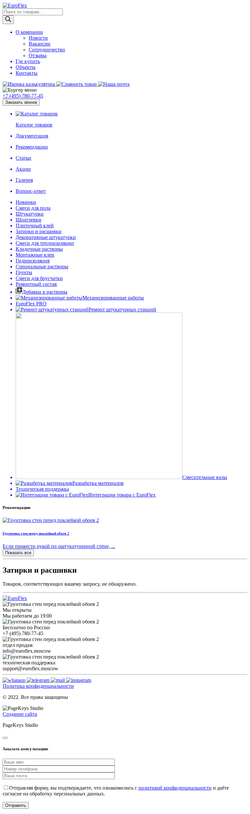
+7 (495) (23, 96)
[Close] (5, 738)
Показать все (18, 552)
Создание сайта (20, 714)
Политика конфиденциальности (38, 686)
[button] (125, 90)
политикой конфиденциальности (175, 788)
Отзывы (38, 55)
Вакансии (39, 44)
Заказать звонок (21, 102)
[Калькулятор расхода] (29, 84)
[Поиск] (8, 19)
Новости (38, 38)
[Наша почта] (114, 84)
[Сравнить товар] (77, 84)
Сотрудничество (47, 49)
